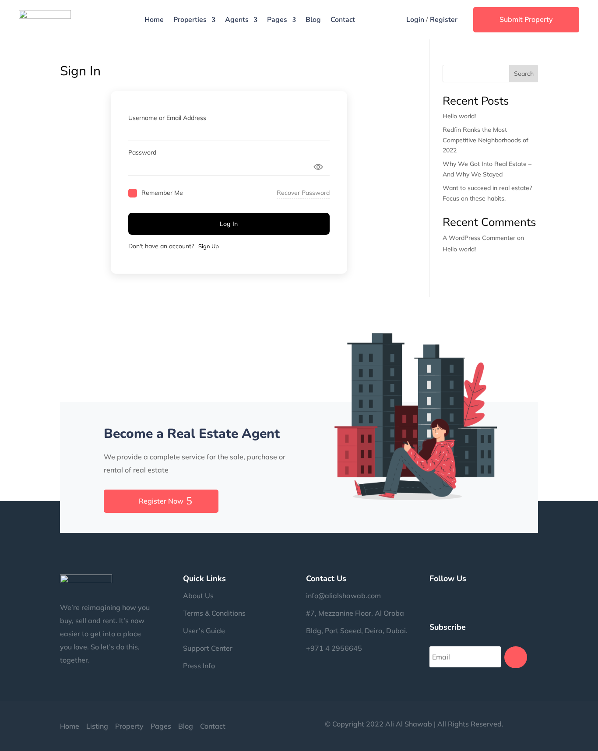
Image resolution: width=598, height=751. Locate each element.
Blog (313, 20)
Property (129, 726)
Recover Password (303, 193)
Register (443, 20)
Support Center (207, 648)
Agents (237, 20)
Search (524, 74)
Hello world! (459, 116)
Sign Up (208, 246)
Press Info (199, 665)
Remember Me (162, 193)
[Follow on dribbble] (502, 595)
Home (154, 20)
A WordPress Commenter (479, 238)
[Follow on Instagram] (450, 595)
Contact (343, 20)
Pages (277, 20)
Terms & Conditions (214, 613)
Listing (97, 726)
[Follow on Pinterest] (485, 595)
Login (415, 20)
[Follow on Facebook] (432, 595)
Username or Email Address (167, 118)
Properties (190, 20)
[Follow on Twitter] (467, 595)
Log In (229, 224)
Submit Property (526, 19)
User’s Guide (204, 630)
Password (142, 152)
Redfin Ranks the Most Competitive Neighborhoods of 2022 (485, 140)
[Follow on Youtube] (520, 595)
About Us (198, 595)
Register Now (161, 501)
